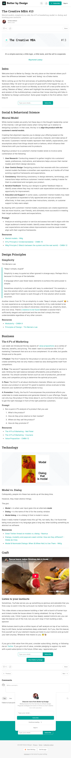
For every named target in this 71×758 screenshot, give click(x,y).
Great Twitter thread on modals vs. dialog (22, 534)
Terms (40, 745)
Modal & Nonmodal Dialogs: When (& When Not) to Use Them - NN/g (33, 543)
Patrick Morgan (12, 20)
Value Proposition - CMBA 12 (17, 438)
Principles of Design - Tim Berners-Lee (21, 327)
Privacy (35, 745)
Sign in (65, 3)
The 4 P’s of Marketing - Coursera (19, 435)
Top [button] (4, 698)
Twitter (10, 646)
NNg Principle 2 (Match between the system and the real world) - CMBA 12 (36, 245)
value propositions (46, 346)
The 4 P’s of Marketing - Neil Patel (19, 431)
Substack (27, 754)
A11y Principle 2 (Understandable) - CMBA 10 (24, 242)
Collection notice (48, 745)
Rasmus (44, 534)
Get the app (42, 749)
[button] (5, 28)
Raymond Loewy (35, 60)
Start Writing (31, 749)
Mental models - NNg (14, 238)
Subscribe (35, 718)
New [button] (10, 698)
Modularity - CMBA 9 (14, 323)
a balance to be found (30, 310)
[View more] (46, 3)
